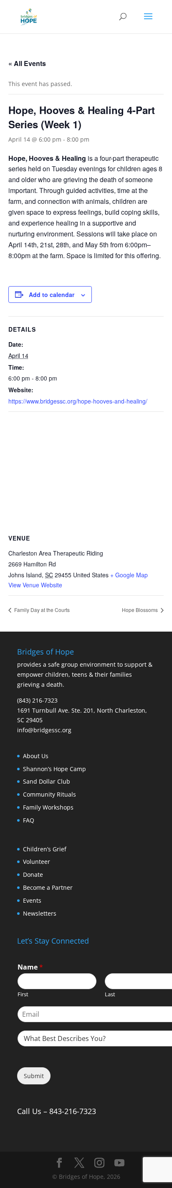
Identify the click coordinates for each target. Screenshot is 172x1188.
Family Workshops (48, 807)
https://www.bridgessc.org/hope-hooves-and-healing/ (77, 401)
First (23, 994)
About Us (35, 756)
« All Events (27, 63)
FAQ (28, 820)
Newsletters (39, 913)
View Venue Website (35, 585)
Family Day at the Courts (41, 609)
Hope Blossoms (140, 609)
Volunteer (36, 862)
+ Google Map (129, 575)
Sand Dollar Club (46, 781)
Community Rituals (49, 794)
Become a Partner (48, 887)
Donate (33, 874)
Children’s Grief (44, 849)
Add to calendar (51, 294)
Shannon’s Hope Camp (54, 769)
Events (32, 900)
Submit (34, 1076)
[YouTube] (119, 1163)
